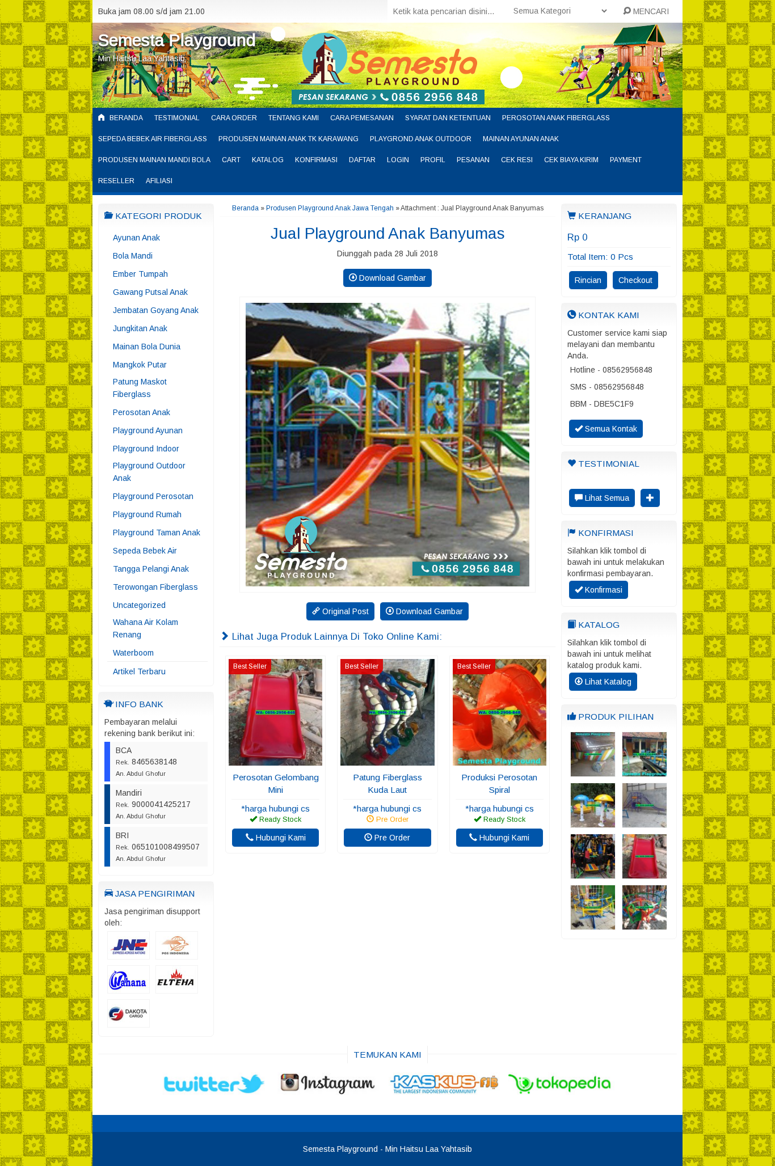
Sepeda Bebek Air (145, 550)
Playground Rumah (147, 514)
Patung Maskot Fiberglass (140, 388)
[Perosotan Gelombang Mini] (275, 759)
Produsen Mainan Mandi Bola (154, 160)
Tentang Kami (293, 118)
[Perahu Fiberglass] (593, 771)
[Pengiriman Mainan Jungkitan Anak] (644, 771)
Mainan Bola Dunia (146, 346)
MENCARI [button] (650, 11)
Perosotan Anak (141, 412)
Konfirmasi (316, 160)
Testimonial (177, 118)
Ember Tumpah (140, 273)
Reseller (116, 181)
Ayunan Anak (136, 237)
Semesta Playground (177, 40)
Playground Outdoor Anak (149, 472)
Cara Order (234, 118)
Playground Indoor (146, 448)
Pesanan (473, 160)
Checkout (635, 280)
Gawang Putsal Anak (150, 292)
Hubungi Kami (280, 837)
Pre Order (391, 837)
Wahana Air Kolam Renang (145, 628)
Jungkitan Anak (140, 328)
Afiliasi (159, 181)
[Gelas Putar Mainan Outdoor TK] (644, 924)
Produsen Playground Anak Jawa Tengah (330, 208)
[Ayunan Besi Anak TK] (593, 873)
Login (398, 160)
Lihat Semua (606, 497)
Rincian (588, 280)
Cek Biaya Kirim (571, 160)
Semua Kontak (610, 428)
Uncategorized (139, 605)
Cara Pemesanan (362, 118)
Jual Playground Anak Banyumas (388, 233)
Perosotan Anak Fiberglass (556, 118)
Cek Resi (517, 160)
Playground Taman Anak (156, 532)
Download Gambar (391, 277)
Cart (231, 160)
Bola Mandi (133, 255)
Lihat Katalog (607, 681)
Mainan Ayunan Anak (521, 139)
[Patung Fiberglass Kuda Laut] (387, 759)
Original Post (344, 611)
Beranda (125, 118)
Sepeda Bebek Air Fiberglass (152, 139)
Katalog (268, 160)
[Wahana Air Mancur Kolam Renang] (593, 822)
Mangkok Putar (140, 364)
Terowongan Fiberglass (155, 587)
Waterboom (133, 652)
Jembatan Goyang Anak (156, 310)
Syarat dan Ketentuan (448, 118)
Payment (626, 160)
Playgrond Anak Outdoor (420, 139)
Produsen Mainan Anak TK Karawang (288, 139)
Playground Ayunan (148, 430)
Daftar (362, 160)
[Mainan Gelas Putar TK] (593, 924)
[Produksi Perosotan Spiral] (499, 759)
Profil (432, 160)
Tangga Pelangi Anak (151, 568)
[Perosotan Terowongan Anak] (644, 822)
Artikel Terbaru (139, 671)
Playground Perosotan (153, 496)
